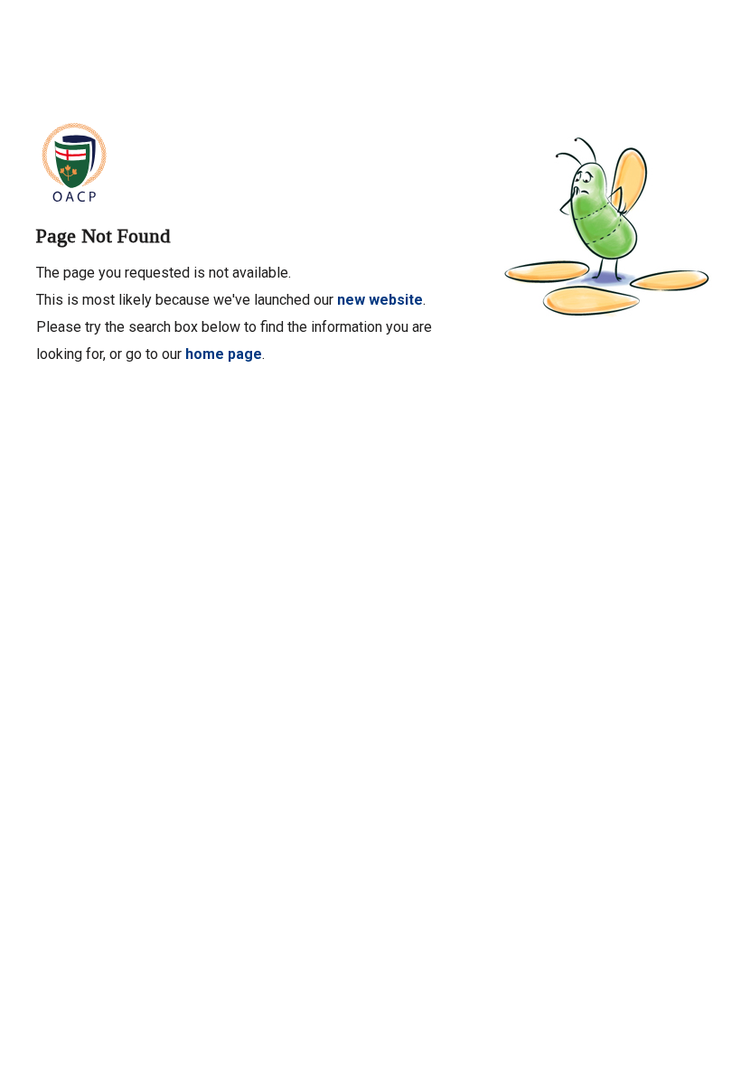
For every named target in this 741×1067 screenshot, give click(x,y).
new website (380, 299)
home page (223, 354)
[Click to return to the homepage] (74, 160)
